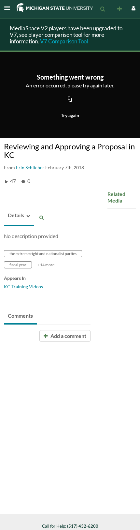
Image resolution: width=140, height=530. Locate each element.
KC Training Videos (23, 286)
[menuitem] (102, 9)
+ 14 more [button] (45, 264)
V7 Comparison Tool (64, 41)
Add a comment (67, 336)
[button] (9, 7)
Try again (70, 115)
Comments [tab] (20, 315)
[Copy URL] (70, 99)
